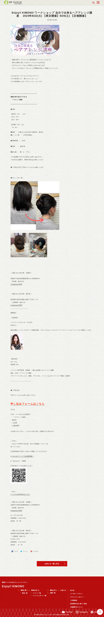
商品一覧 (25, 593)
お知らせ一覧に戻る (52, 564)
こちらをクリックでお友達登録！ (22, 456)
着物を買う (24, 590)
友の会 (72, 590)
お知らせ (63, 590)
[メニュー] (98, 2)
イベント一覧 (37, 593)
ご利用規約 (73, 600)
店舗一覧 (52, 593)
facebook (98, 612)
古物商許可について (76, 607)
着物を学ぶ (53, 590)
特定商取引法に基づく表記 (78, 603)
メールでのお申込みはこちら (20, 494)
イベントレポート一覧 (39, 595)
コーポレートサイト (76, 593)
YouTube (69, 612)
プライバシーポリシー (77, 597)
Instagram (84, 612)
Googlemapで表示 (16, 284)
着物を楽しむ (35, 590)
